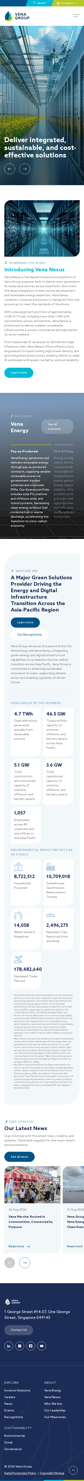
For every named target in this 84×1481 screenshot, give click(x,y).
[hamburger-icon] (76, 16)
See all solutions (54, 426)
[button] (9, 168)
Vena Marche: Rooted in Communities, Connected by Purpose (31, 1222)
